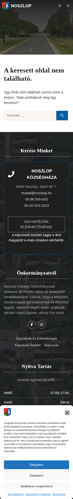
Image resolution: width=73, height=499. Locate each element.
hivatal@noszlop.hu (36, 193)
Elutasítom (36, 475)
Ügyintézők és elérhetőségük (36, 338)
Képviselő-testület (27, 345)
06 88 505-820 (36, 199)
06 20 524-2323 (36, 205)
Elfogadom (36, 464)
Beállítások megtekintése (37, 486)
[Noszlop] (5, 6)
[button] (67, 413)
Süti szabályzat (16, 494)
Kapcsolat (51, 345)
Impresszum (59, 494)
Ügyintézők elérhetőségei (37, 224)
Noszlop (21, 5)
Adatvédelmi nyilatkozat (38, 494)
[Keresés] (62, 115)
